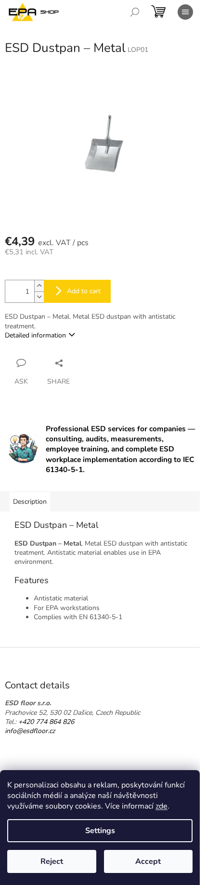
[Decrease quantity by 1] (39, 296)
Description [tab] (30, 501)
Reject (51, 861)
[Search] (134, 12)
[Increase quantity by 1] (39, 285)
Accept (148, 861)
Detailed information (35, 335)
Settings (100, 830)
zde (161, 806)
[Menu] (185, 12)
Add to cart (84, 291)
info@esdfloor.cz (30, 730)
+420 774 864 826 (46, 721)
